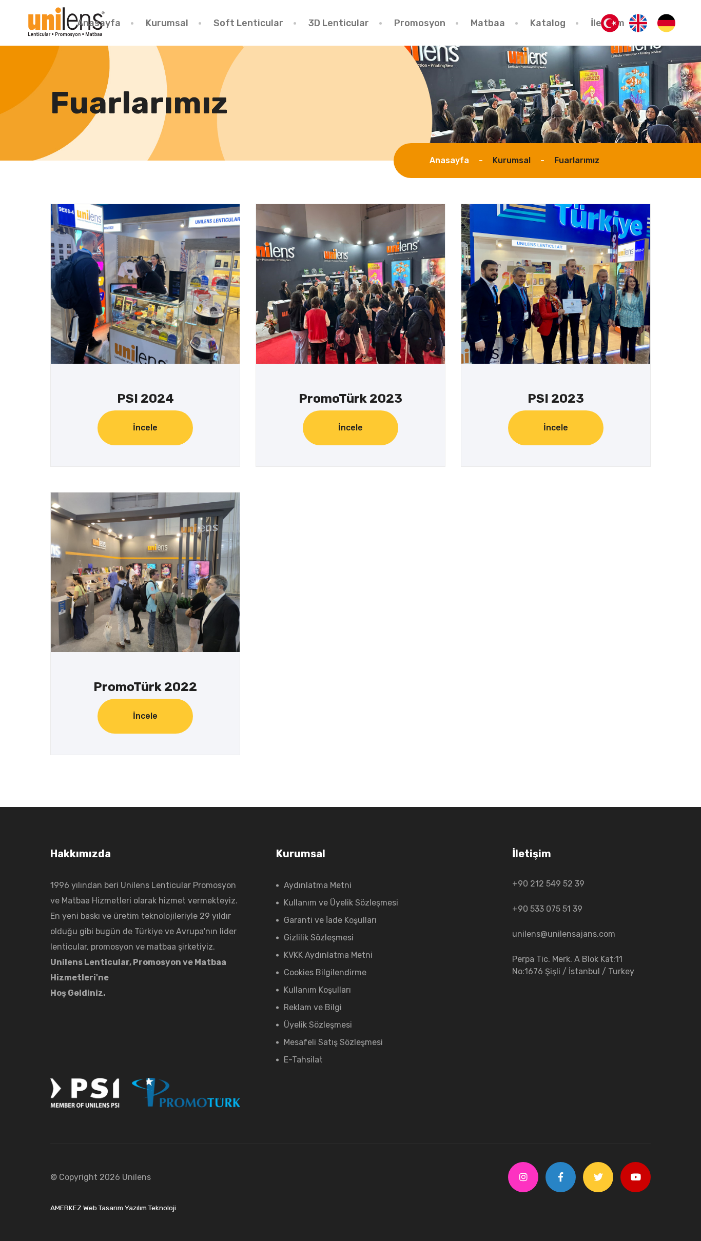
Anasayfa (99, 23)
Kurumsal (167, 23)
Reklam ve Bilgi (313, 1007)
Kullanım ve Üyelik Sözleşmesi (341, 903)
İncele (145, 427)
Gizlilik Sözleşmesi (319, 937)
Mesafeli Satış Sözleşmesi (333, 1042)
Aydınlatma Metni (318, 885)
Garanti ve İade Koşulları (330, 920)
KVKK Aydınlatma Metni (328, 955)
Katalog (548, 23)
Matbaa (488, 23)
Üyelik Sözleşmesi (318, 1025)
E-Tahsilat (303, 1060)
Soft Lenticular (248, 23)
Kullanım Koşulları (317, 990)
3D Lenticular (338, 23)
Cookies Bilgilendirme (325, 972)
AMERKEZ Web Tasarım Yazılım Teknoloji (113, 1208)
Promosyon (419, 23)
